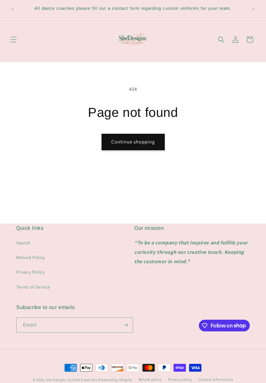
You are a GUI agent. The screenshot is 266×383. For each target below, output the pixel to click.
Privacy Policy (30, 272)
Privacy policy (180, 379)
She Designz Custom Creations (72, 379)
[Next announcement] (253, 9)
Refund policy (150, 379)
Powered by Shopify (115, 379)
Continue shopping (133, 142)
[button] (13, 39)
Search (23, 243)
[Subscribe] (125, 325)
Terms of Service (33, 287)
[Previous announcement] (13, 9)
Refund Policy (30, 257)
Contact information (215, 379)
